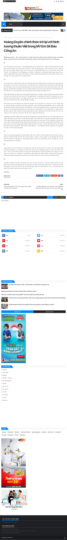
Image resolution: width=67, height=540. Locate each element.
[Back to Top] (65, 538)
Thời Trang (5, 394)
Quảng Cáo (17, 311)
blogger (50, 197)
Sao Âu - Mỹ (5, 386)
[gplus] (63, 1)
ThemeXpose (10, 537)
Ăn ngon (5, 369)
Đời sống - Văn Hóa (25, 432)
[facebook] (54, 1)
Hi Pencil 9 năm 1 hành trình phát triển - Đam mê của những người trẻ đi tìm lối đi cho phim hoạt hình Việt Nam (37, 298)
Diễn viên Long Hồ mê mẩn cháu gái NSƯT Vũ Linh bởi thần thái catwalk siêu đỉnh (22, 294)
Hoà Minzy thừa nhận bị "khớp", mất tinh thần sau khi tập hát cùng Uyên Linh (29, 284)
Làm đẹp (4, 383)
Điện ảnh (61, 30)
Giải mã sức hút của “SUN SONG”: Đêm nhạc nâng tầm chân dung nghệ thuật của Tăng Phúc (29, 30)
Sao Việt (5, 391)
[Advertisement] (33, 266)
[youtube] (59, 1)
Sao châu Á (5, 389)
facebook (62, 197)
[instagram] (61, 1)
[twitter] (56, 1)
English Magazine (7, 380)
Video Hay (5, 400)
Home (5, 37)
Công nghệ (5, 372)
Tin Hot (4, 397)
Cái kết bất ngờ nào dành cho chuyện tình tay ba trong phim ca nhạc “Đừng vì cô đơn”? (31, 304)
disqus (56, 197)
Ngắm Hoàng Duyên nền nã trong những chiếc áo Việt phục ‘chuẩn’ (18, 291)
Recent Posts (49, 311)
